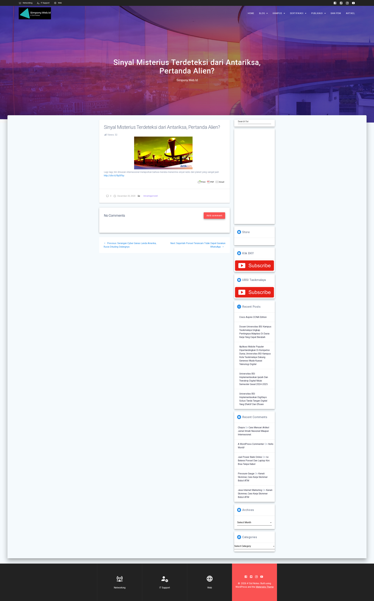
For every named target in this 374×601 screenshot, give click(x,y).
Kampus (277, 13)
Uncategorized (150, 196)
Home (251, 13)
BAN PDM (336, 13)
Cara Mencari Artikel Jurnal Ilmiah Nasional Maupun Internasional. (253, 431)
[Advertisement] (254, 176)
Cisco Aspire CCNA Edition (253, 317)
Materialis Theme (265, 586)
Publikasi (317, 13)
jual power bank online (250, 457)
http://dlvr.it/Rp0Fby (114, 175)
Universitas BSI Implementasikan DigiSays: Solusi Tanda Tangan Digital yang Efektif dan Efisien (253, 399)
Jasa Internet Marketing (250, 490)
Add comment (214, 215)
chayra (241, 427)
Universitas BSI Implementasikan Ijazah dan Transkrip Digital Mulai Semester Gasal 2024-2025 (253, 379)
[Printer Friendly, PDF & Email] (211, 182)
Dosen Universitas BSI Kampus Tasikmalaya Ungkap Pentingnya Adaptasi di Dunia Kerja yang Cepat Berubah (255, 332)
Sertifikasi (296, 13)
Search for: (243, 121)
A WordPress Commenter (251, 444)
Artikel (350, 13)
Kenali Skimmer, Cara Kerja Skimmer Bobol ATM (253, 477)
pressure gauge (246, 473)
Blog (262, 13)
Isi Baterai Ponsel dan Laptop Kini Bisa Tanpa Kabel (254, 460)
